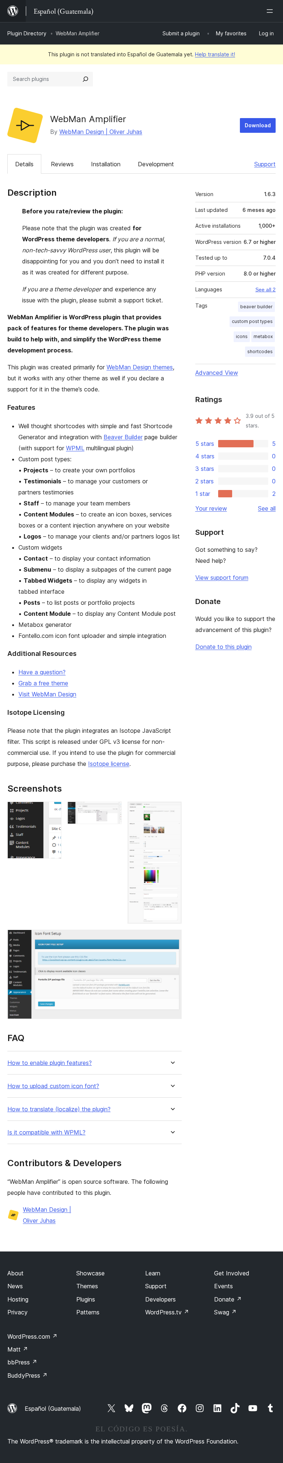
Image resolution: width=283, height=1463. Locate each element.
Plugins (85, 1299)
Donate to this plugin (223, 646)
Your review (211, 508)
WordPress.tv (167, 1312)
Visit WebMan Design (47, 694)
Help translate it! (215, 54)
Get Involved (231, 1273)
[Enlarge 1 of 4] (51, 811)
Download (258, 125)
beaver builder (256, 306)
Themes (87, 1286)
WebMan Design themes (139, 367)
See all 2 (265, 289)
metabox (263, 336)
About (15, 1273)
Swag (225, 1312)
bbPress (22, 1362)
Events (223, 1286)
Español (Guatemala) (53, 1408)
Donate (228, 1299)
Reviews (62, 164)
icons (242, 336)
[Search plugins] (85, 79)
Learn (152, 1273)
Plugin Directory (26, 33)
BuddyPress (27, 1375)
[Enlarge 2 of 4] (111, 811)
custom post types (252, 321)
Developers (160, 1299)
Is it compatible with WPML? (46, 1132)
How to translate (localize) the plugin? (59, 1109)
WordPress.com (32, 1336)
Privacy (17, 1312)
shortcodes (260, 351)
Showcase (90, 1273)
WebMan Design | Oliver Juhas (100, 131)
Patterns (87, 1312)
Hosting (17, 1299)
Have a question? (42, 672)
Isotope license (108, 763)
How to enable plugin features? (49, 1062)
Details (24, 164)
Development (156, 164)
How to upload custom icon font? (53, 1086)
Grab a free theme (43, 683)
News (15, 1286)
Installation (105, 164)
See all (267, 508)
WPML (75, 448)
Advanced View (216, 372)
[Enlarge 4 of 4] (171, 939)
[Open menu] (271, 11)
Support (265, 164)
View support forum (221, 577)
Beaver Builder (123, 437)
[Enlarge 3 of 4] (171, 811)
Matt (17, 1349)
